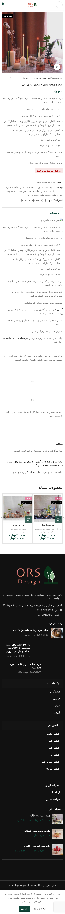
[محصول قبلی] (10, 78)
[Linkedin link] (29, 200)
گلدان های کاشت (54, 309)
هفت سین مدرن (36, 194)
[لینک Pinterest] (33, 200)
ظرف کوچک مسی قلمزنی (37, 830)
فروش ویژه (57, 529)
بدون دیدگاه (30, 635)
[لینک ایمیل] (37, 200)
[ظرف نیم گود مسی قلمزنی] (57, 849)
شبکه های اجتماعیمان (14, 338)
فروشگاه (52, 78)
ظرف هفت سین (49, 191)
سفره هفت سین (28, 187)
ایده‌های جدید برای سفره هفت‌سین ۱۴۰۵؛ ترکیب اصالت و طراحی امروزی (18, 648)
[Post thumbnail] (57, 633)
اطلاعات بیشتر (39, 908)
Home (60, 78)
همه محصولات (47, 531)
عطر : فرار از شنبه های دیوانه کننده (30, 630)
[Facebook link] (45, 200)
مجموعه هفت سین (46, 181)
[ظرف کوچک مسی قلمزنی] (57, 834)
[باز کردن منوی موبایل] (59, 5)
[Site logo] (32, 4)
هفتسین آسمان (47, 525)
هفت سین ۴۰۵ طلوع (40, 815)
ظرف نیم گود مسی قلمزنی (36, 846)
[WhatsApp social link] (26, 200)
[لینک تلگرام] (22, 200)
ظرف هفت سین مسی (28, 191)
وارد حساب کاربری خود (28, 472)
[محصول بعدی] (4, 78)
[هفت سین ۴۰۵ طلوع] (57, 819)
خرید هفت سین (45, 187)
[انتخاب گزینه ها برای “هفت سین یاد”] (28, 519)
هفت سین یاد (18, 525)
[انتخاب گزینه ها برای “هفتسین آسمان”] (58, 519)
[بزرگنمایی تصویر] (57, 67)
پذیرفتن (24, 909)
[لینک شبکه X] (42, 200)
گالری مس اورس (31, 885)
